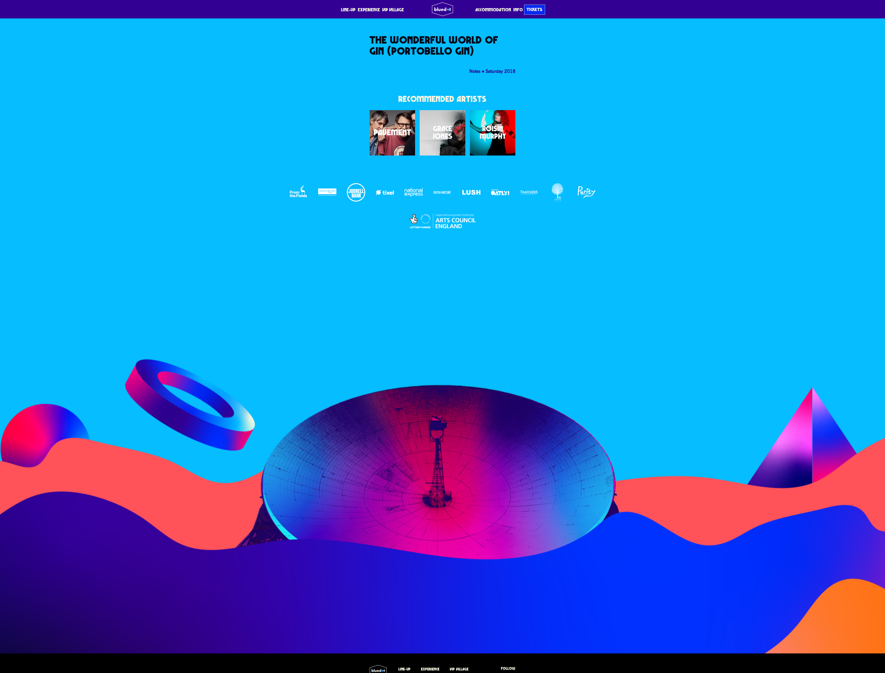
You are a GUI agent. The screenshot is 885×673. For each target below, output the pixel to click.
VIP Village (393, 9)
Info (518, 9)
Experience (369, 9)
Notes (475, 71)
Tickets (535, 9)
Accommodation (493, 9)
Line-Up (348, 9)
